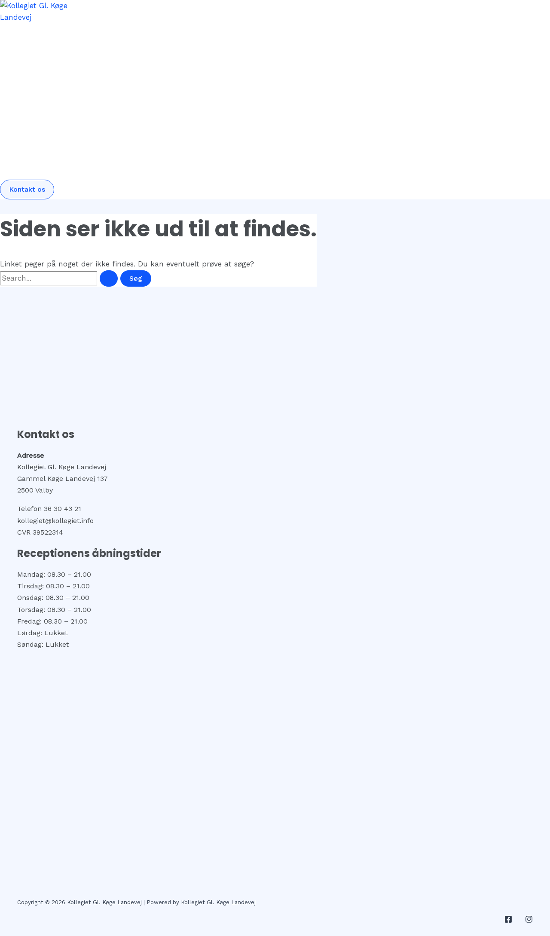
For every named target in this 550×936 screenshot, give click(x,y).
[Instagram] (529, 920)
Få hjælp (75, 54)
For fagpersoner (88, 101)
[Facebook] (508, 920)
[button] (27, 189)
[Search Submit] (109, 278)
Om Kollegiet (82, 148)
